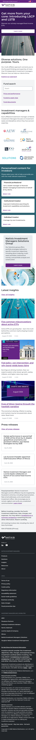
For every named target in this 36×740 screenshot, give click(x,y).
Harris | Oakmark (6, 627)
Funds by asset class (10, 98)
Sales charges (5, 603)
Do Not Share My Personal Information (13, 647)
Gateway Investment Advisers (10, 624)
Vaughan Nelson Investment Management (15, 640)
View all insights (7, 295)
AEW (2, 618)
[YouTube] (7, 545)
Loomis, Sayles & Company (9, 631)
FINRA (25, 668)
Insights (3, 562)
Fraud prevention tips (8, 606)
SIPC (30, 668)
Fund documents (9, 102)
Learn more (17, 503)
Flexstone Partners (7, 621)
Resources (4, 565)
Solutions (4, 559)
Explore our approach (9, 77)
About (3, 569)
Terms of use (5, 580)
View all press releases (10, 429)
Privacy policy (5, 584)
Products (4, 556)
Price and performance (11, 94)
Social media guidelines (9, 596)
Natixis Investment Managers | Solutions (14, 637)
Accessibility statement (8, 593)
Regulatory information (8, 590)
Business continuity (7, 600)
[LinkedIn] (2, 545)
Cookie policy (5, 587)
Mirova (3, 634)
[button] (18, 265)
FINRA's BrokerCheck (10, 672)
